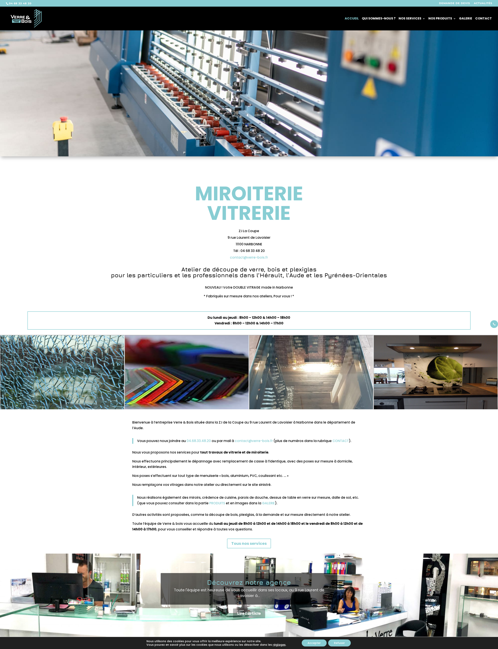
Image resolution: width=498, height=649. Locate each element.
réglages (279, 644)
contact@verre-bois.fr (249, 257)
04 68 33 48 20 (20, 3)
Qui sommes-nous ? (378, 19)
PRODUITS (217, 503)
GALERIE (268, 503)
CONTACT (340, 441)
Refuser (339, 643)
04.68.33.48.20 (199, 441)
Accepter (314, 643)
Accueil (352, 19)
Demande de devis (454, 3)
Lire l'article (249, 613)
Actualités (483, 3)
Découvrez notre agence (249, 582)
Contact (483, 19)
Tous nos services (249, 543)
